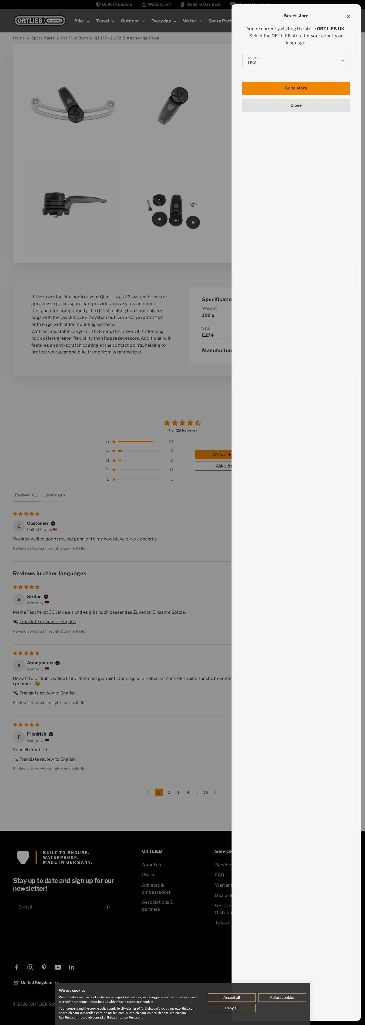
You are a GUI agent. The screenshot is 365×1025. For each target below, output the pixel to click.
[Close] (348, 16)
